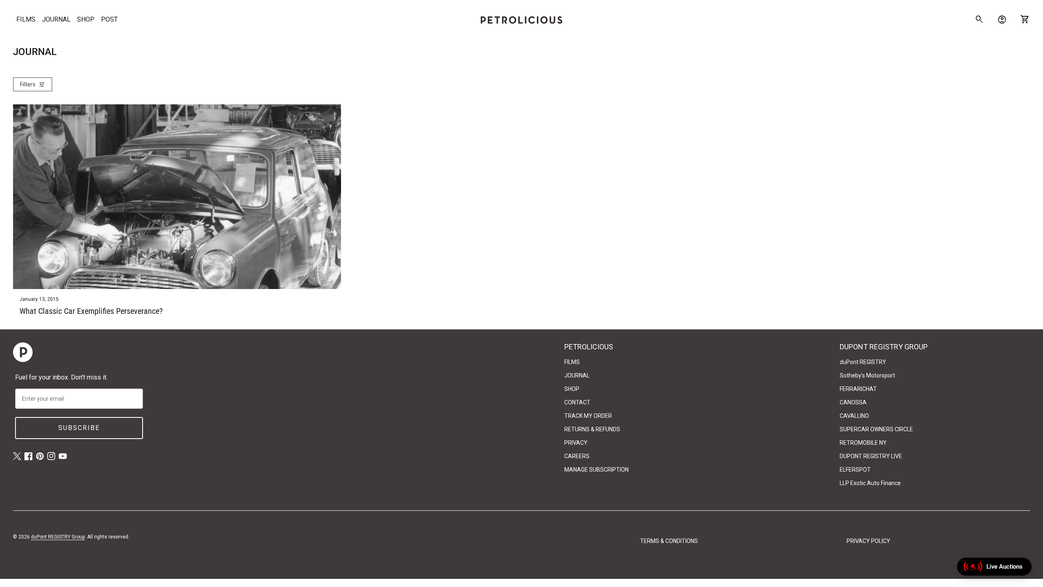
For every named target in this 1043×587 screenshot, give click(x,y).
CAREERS (577, 456)
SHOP (86, 19)
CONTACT (577, 402)
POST (109, 19)
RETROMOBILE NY (863, 442)
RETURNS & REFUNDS (592, 429)
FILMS (25, 19)
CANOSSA (853, 402)
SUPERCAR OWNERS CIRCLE (876, 429)
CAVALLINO (854, 416)
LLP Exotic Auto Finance (870, 483)
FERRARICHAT (858, 389)
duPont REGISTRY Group (58, 537)
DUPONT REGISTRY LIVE (871, 456)
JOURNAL (56, 19)
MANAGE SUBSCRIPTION (596, 469)
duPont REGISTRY (863, 362)
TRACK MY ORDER (588, 416)
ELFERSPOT (855, 469)
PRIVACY (576, 442)
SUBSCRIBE (79, 428)
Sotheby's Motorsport (867, 375)
